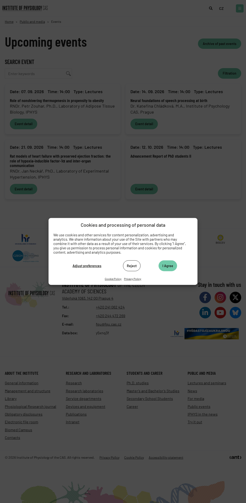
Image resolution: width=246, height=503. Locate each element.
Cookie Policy (113, 278)
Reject (132, 266)
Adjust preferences (87, 266)
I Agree (167, 266)
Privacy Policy (132, 278)
